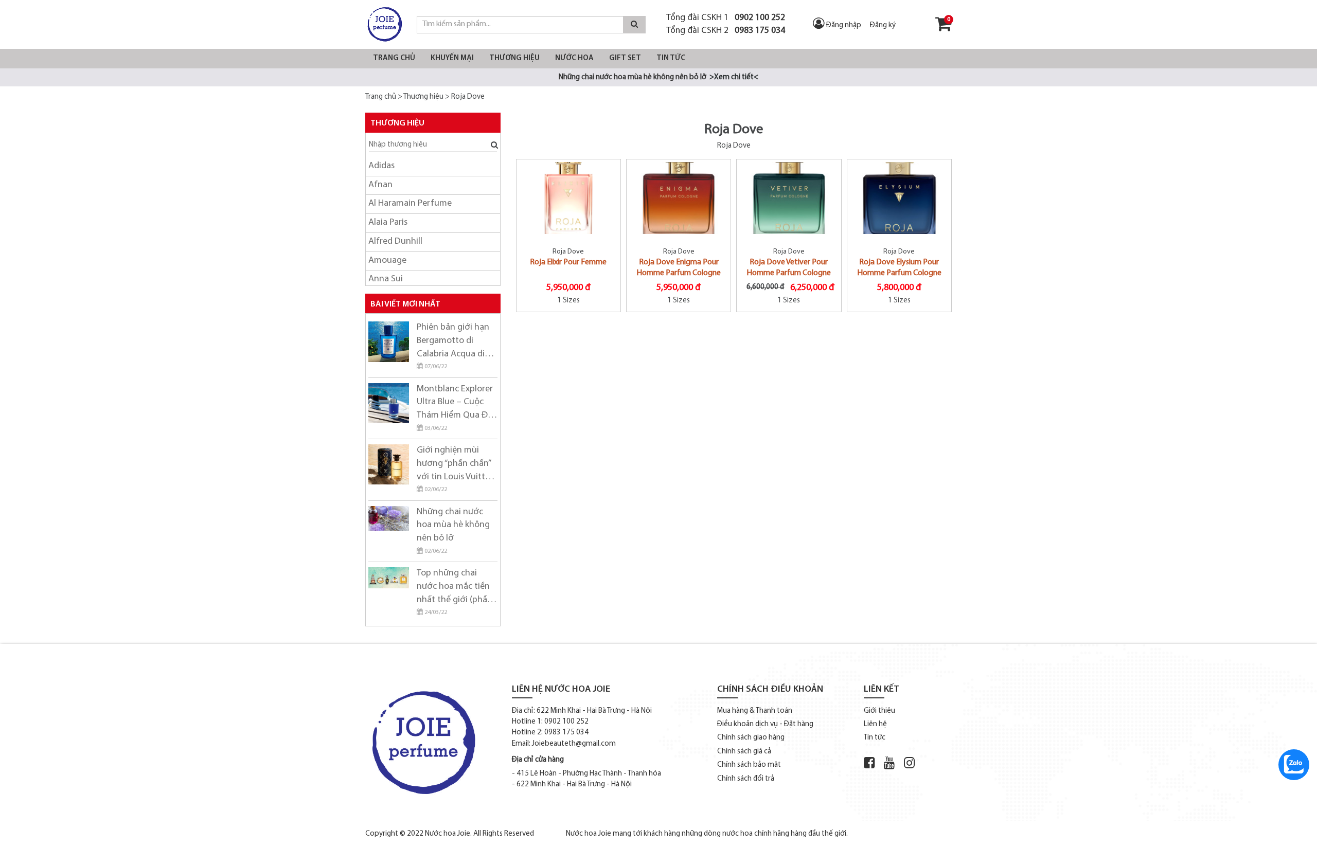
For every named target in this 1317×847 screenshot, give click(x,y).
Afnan (380, 185)
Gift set (625, 58)
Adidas (381, 166)
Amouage (387, 260)
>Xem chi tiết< (733, 77)
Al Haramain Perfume (410, 203)
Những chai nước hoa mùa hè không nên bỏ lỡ (453, 525)
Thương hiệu (514, 58)
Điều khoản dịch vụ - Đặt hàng (765, 724)
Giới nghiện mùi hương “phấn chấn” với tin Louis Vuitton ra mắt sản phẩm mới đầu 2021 (456, 465)
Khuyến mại (452, 58)
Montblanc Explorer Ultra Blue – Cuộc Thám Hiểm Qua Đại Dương (455, 404)
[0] (943, 28)
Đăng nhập (844, 25)
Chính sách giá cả (744, 751)
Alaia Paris (387, 222)
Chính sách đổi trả (745, 779)
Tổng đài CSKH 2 (725, 30)
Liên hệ (875, 724)
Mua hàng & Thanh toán (754, 711)
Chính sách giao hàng (751, 738)
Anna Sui (385, 279)
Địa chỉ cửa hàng (538, 760)
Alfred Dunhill (395, 241)
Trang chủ (394, 58)
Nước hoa (574, 58)
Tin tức (670, 58)
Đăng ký (883, 25)
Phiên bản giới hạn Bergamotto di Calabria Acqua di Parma (453, 342)
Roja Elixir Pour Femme (568, 262)
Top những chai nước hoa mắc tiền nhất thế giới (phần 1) (454, 588)
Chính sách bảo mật (749, 765)
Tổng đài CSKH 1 (725, 17)
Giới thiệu (879, 711)
